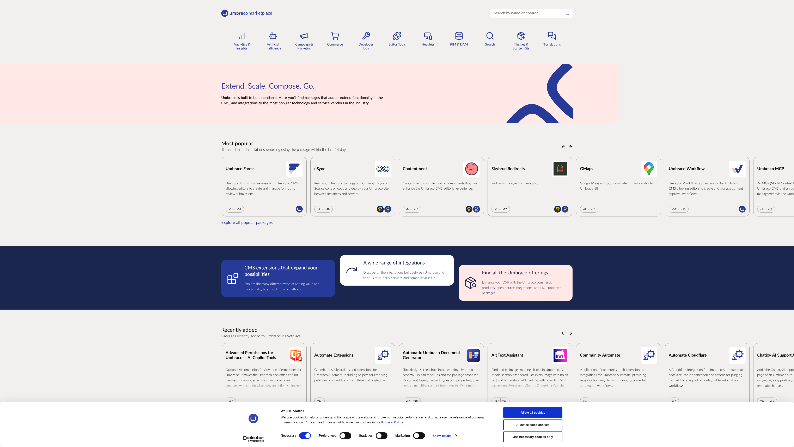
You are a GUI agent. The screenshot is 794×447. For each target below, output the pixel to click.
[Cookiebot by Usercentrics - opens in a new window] (253, 439)
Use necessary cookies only (533, 437)
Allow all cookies (533, 412)
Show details (442, 435)
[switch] (345, 435)
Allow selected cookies (532, 425)
